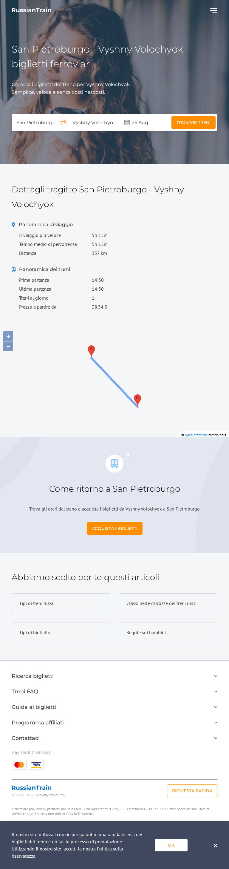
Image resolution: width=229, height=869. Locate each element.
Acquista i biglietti (114, 528)
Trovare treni (194, 122)
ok (171, 845)
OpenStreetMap (196, 435)
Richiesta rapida (192, 790)
